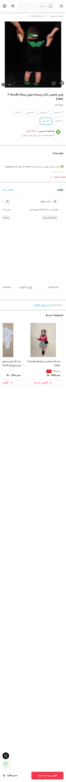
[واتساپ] (6, 763)
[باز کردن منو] (60, 5)
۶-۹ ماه (43, 112)
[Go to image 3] (4, 84)
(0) (27, 287)
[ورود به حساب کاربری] (13, 6)
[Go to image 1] (9, 84)
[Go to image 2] (6, 84)
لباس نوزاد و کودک (37, 16)
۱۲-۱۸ (17, 112)
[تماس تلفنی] (6, 755)
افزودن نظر (8, 189)
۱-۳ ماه (46, 121)
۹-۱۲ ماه (29, 112)
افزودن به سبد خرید (47, 775)
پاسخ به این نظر (50, 217)
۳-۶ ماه (57, 112)
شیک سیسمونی (56, 16)
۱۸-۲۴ (58, 121)
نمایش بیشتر (60, 176)
